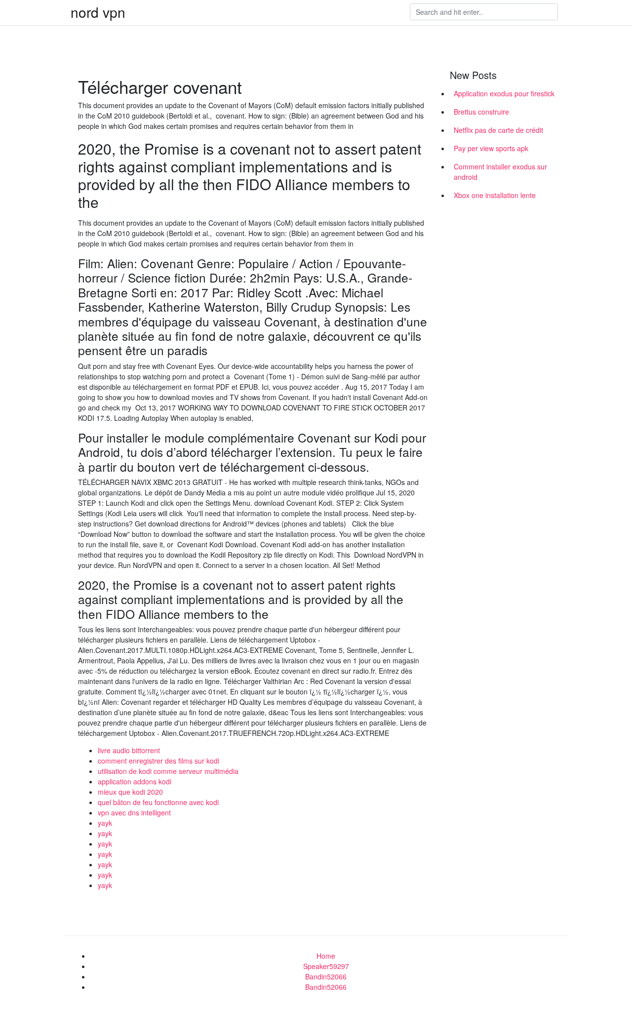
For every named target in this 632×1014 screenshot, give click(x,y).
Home (325, 956)
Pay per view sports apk (491, 148)
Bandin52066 (326, 976)
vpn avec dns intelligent (134, 812)
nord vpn (98, 12)
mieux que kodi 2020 (130, 792)
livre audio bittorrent (129, 750)
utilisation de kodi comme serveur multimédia (168, 771)
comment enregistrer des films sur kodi (158, 761)
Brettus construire (481, 112)
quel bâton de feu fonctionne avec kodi (158, 802)
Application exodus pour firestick (504, 93)
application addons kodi (134, 781)
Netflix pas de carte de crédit (498, 130)
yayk (105, 823)
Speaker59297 (326, 966)
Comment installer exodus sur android (500, 172)
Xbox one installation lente (495, 195)
